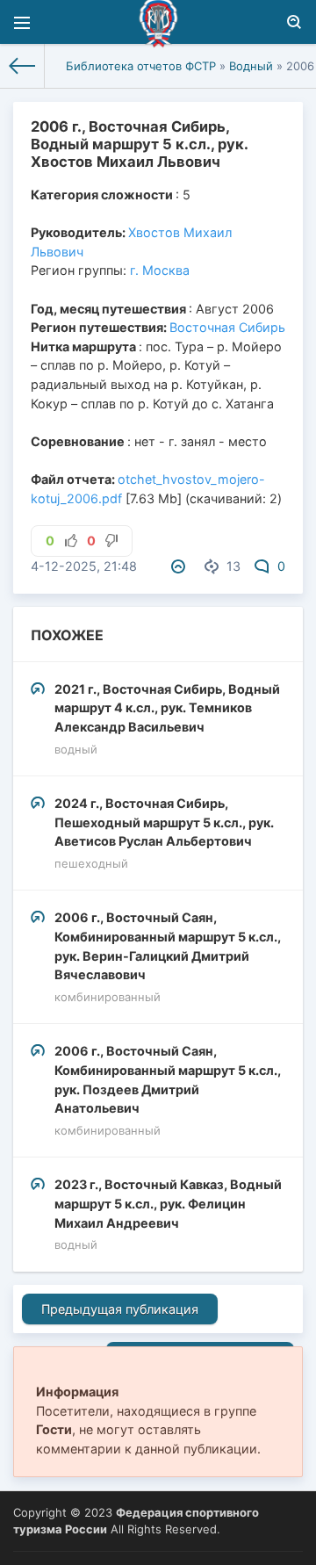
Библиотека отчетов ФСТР (141, 66)
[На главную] (22, 66)
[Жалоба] (180, 566)
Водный (251, 66)
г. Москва (160, 270)
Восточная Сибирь (227, 327)
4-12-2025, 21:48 (84, 566)
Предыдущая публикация (119, 1309)
